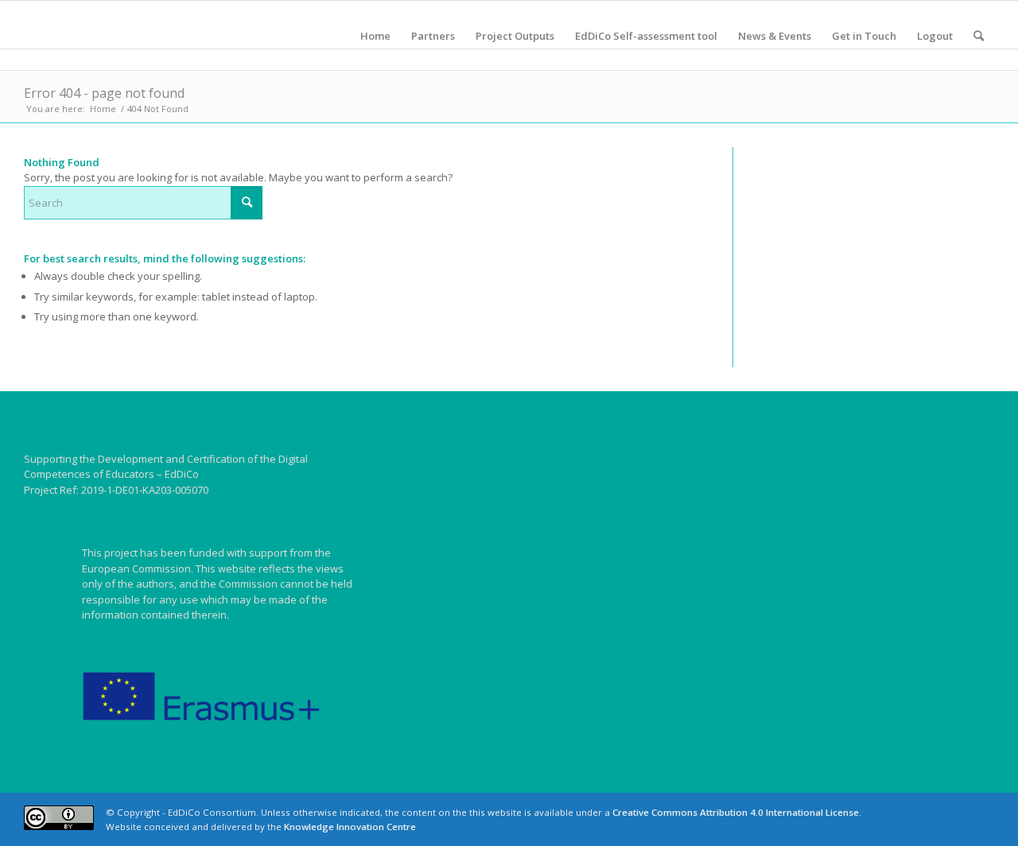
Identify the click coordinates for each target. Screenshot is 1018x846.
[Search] (978, 36)
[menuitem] (375, 36)
